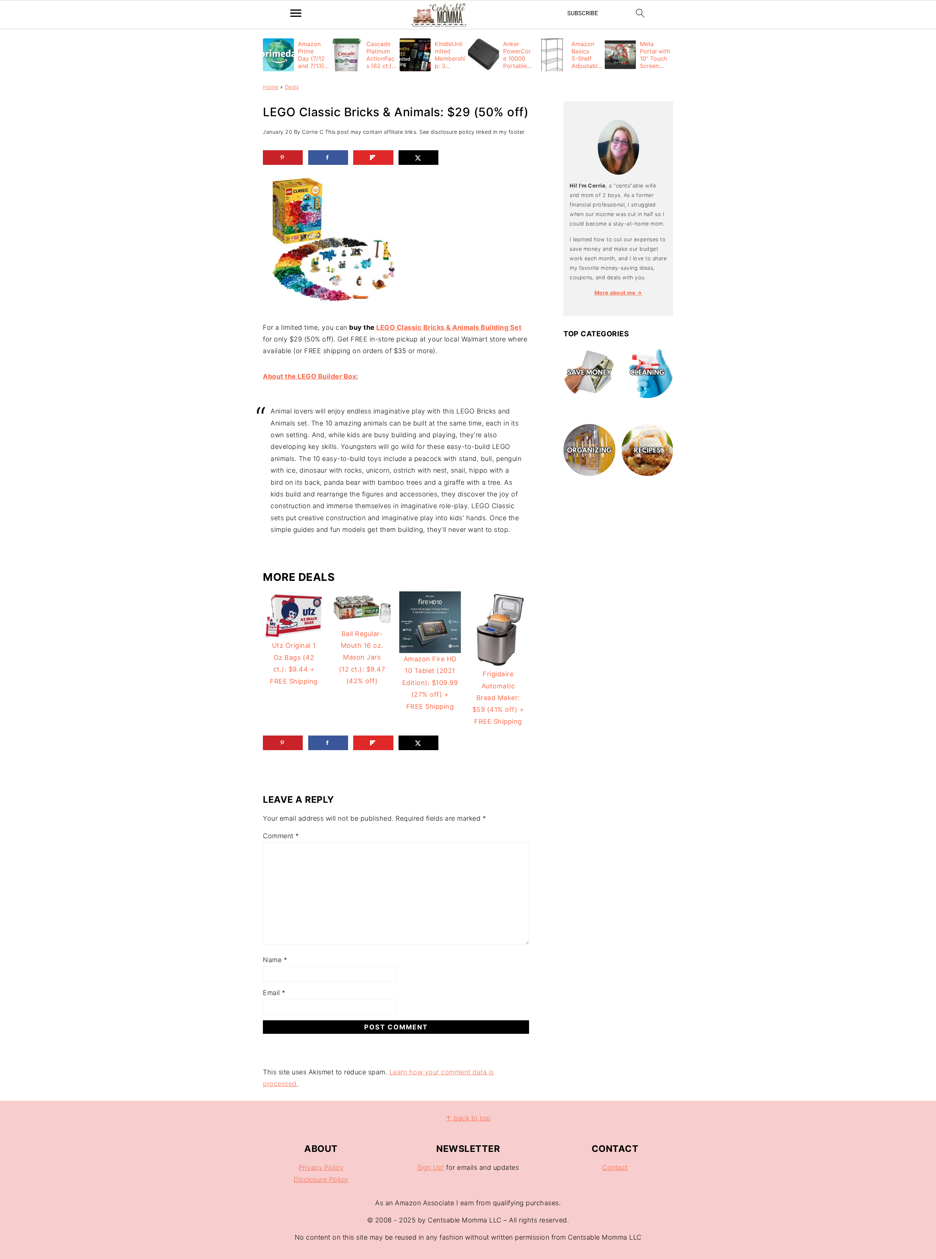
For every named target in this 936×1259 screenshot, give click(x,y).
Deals (292, 87)
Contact (615, 1167)
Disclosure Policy (321, 1179)
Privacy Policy (321, 1167)
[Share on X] (418, 157)
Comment (281, 836)
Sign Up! (430, 1167)
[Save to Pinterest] (283, 157)
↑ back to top (468, 1118)
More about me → (618, 293)
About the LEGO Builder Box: (310, 376)
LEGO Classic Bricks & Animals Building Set (448, 327)
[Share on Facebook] (328, 157)
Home (270, 87)
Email (274, 993)
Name (275, 960)
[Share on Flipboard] (373, 157)
